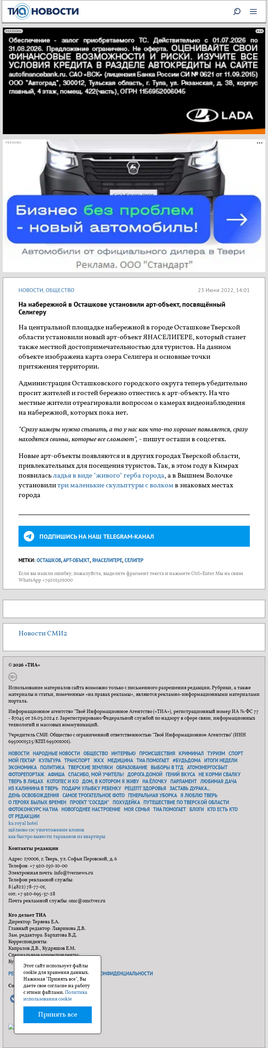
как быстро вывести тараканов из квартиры (56, 837)
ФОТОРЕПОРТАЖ (26, 774)
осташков (49, 560)
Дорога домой (144, 774)
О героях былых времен (37, 802)
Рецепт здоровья (145, 788)
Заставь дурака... (190, 788)
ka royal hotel (23, 823)
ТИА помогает (152, 760)
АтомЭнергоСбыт (207, 767)
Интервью (123, 753)
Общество (60, 289)
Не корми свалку (219, 774)
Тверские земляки (90, 767)
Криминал (191, 753)
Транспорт (77, 760)
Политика (52, 767)
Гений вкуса (180, 774)
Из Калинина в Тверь (33, 788)
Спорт (236, 753)
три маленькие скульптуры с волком (115, 485)
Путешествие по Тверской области (186, 802)
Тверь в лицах (25, 781)
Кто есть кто (222, 809)
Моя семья (137, 809)
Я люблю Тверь (198, 795)
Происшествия (157, 753)
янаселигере (107, 560)
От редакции (23, 816)
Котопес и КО (63, 781)
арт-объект (76, 560)
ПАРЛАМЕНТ (183, 781)
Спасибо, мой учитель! (96, 774)
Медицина (120, 760)
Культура (50, 760)
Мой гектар (21, 760)
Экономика (22, 767)
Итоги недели (220, 760)
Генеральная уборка (152, 795)
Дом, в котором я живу (110, 781)
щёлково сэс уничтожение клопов (46, 830)
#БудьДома (187, 760)
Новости (30, 289)
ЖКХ (99, 760)
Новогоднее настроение (90, 809)
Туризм (216, 753)
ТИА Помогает (169, 809)
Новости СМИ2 (42, 634)
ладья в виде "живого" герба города (108, 476)
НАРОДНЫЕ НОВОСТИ (56, 753)
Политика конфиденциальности (112, 973)
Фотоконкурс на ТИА (33, 809)
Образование (131, 767)
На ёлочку (154, 781)
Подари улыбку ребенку (91, 788)
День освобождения (33, 795)
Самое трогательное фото (93, 795)
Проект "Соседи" (89, 802)
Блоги (196, 809)
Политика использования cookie (55, 996)
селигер (134, 560)
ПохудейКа (126, 802)
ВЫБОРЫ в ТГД (167, 767)
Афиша (56, 774)
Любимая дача (218, 781)
